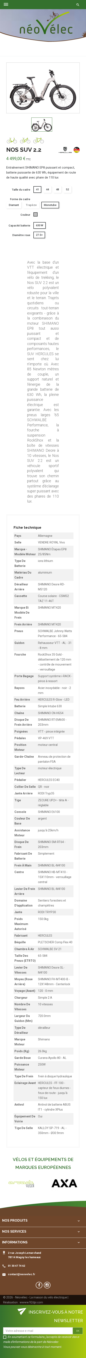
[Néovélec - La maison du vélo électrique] (46, 22)
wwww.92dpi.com (31, 1302)
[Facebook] (39, 1285)
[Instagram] (47, 1285)
